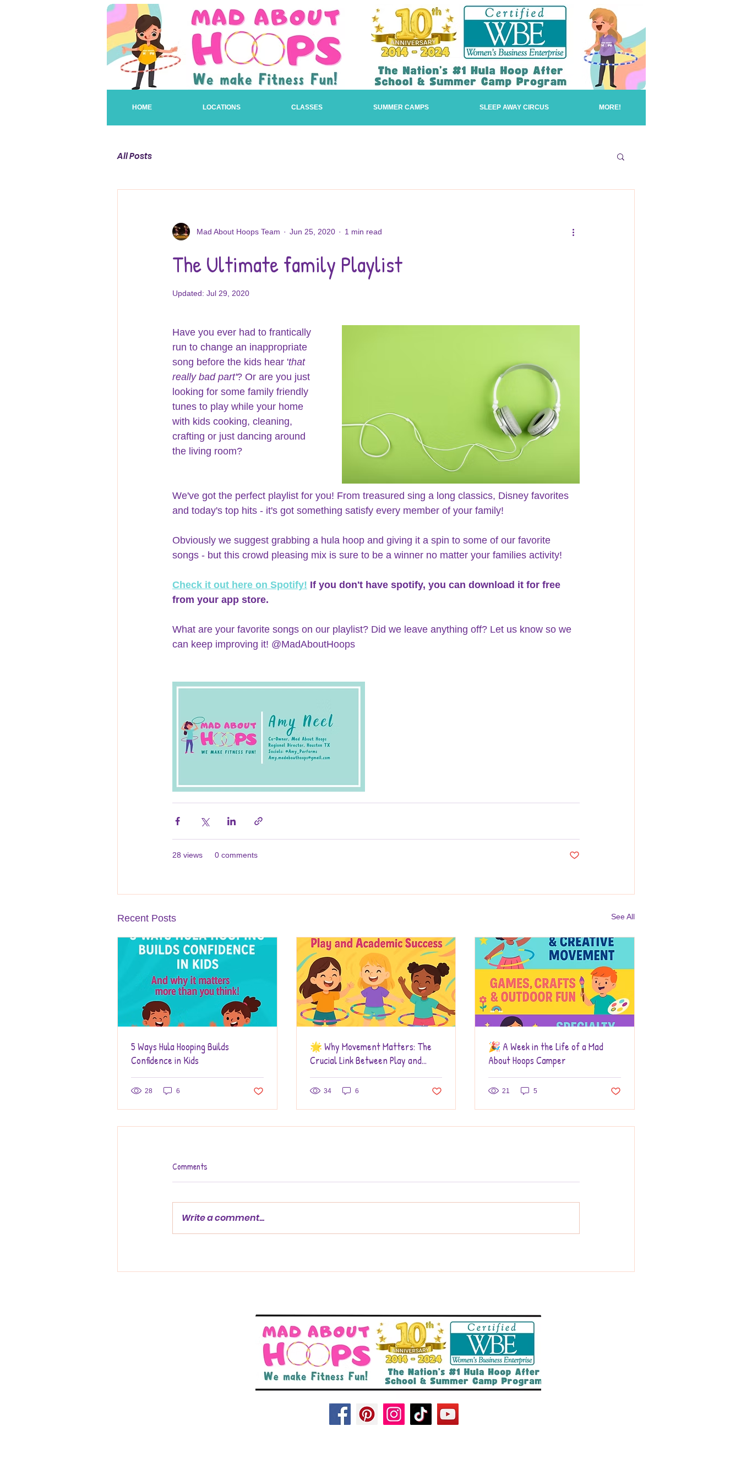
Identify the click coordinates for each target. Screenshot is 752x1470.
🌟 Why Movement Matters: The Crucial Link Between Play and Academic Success (371, 1053)
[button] (307, 107)
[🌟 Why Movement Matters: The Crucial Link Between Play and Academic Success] (376, 982)
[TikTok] (421, 1414)
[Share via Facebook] (177, 821)
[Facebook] (340, 1414)
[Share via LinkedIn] (231, 821)
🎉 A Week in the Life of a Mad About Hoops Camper (545, 1053)
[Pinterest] (367, 1414)
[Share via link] (258, 821)
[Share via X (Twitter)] (204, 821)
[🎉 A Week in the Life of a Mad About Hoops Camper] (554, 982)
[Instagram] (394, 1414)
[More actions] (573, 231)
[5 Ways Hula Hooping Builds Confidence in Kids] (197, 982)
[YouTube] (448, 1414)
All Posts (134, 156)
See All (623, 916)
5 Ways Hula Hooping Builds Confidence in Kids (180, 1053)
